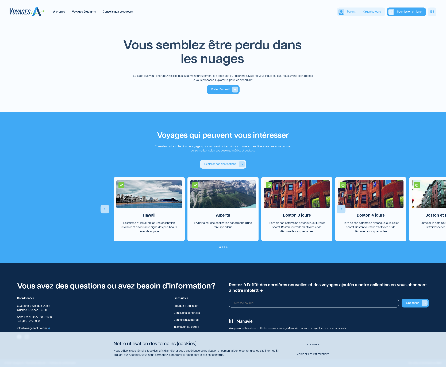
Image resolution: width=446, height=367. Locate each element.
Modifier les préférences (313, 354)
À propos (59, 11)
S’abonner (412, 303)
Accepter (313, 345)
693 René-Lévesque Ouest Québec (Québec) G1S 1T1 (33, 308)
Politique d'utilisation (186, 306)
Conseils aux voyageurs (118, 11)
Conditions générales (187, 313)
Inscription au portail (186, 327)
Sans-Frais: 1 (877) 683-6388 (34, 317)
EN (432, 11)
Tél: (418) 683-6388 (28, 321)
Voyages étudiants (84, 11)
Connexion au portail (186, 320)
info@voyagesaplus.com (32, 328)
